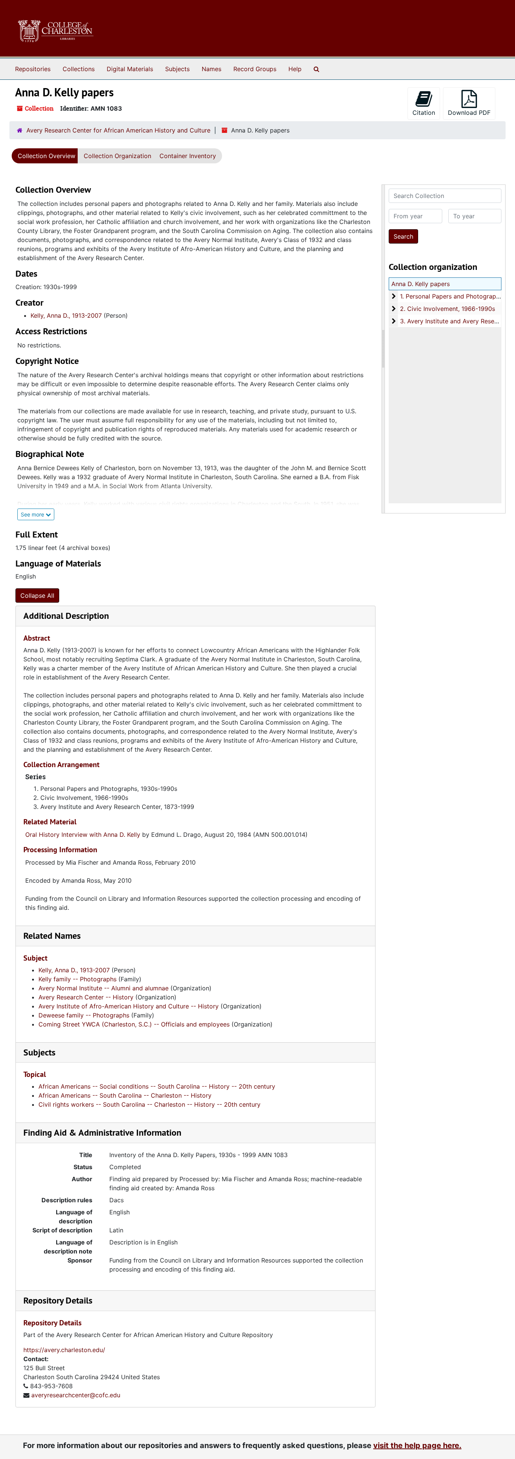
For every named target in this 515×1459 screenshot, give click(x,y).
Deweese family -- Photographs (83, 1015)
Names (211, 69)
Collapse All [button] (37, 595)
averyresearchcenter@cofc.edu (75, 1395)
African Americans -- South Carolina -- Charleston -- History (125, 1095)
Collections (79, 69)
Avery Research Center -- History (85, 997)
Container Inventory (187, 156)
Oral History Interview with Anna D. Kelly (82, 834)
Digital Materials (130, 69)
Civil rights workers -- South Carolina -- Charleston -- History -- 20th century (149, 1104)
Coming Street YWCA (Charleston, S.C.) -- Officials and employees (134, 1024)
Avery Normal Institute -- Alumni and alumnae (103, 988)
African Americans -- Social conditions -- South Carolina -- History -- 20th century (156, 1086)
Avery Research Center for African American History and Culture (118, 130)
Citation (423, 112)
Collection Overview (46, 156)
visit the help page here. (417, 1445)
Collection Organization (117, 156)
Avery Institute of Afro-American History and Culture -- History (128, 1006)
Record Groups (254, 69)
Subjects (177, 69)
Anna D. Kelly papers (420, 284)
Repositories (33, 69)
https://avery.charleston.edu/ (64, 1350)
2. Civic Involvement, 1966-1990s (447, 308)
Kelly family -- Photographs (77, 979)
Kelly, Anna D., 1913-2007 (66, 315)
